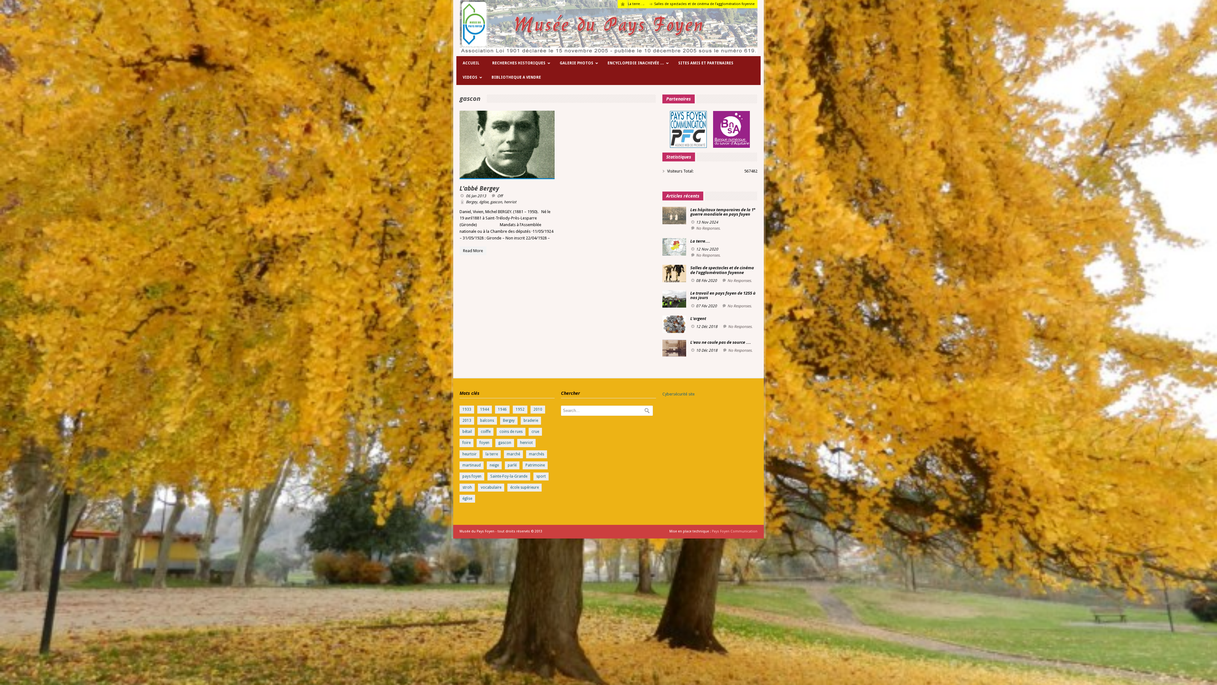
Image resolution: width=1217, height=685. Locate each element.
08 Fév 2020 (706, 280)
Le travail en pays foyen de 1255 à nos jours (656, 4)
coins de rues (511, 431)
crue (535, 431)
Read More (473, 250)
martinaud (471, 465)
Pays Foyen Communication (734, 531)
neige (494, 465)
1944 (484, 409)
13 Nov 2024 (707, 222)
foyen (484, 442)
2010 (537, 409)
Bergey (471, 202)
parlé (512, 465)
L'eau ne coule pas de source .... (720, 342)
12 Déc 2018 (707, 326)
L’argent (708, 4)
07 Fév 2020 (706, 306)
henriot (510, 202)
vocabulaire (491, 487)
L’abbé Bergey (479, 188)
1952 (520, 409)
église (483, 202)
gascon (496, 202)
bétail (467, 431)
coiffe (486, 431)
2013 (466, 420)
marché (513, 454)
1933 (466, 409)
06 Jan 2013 (476, 196)
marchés (536, 454)
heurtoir (469, 454)
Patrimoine (535, 465)
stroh (467, 487)
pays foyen (471, 476)
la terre (492, 454)
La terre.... (700, 241)
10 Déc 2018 (707, 350)
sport (541, 476)
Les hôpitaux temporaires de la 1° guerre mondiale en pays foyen (723, 212)
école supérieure (524, 487)
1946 (502, 409)
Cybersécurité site (678, 394)
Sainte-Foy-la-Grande (508, 476)
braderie (531, 420)
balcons (487, 420)
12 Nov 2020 (707, 249)
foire (466, 442)
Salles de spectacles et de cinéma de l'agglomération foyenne (722, 270)
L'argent (698, 318)
